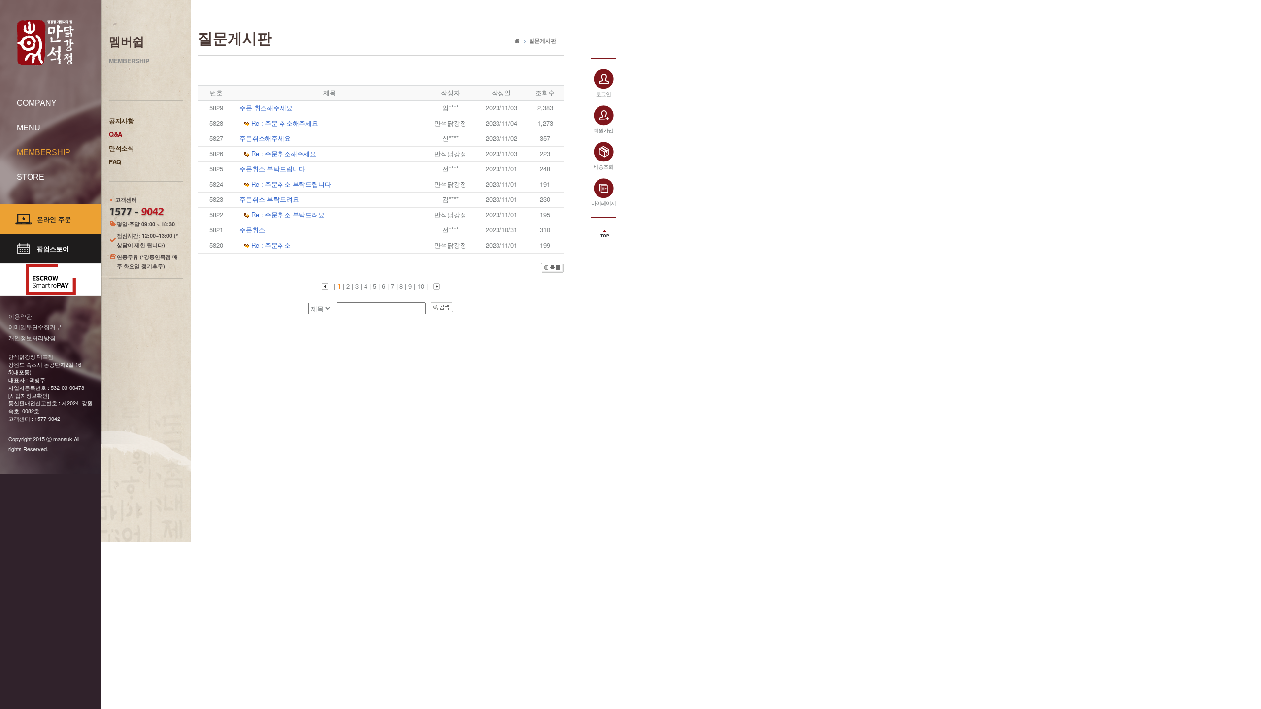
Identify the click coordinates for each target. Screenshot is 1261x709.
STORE (30, 177)
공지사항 (121, 120)
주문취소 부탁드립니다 (272, 168)
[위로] (603, 230)
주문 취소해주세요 (266, 107)
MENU (28, 128)
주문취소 (252, 229)
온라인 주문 (54, 219)
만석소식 (121, 148)
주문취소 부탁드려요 (269, 199)
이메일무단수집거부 (35, 326)
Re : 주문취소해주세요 (283, 153)
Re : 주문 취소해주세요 (284, 123)
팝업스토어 (53, 248)
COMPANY (37, 103)
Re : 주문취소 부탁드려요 (288, 214)
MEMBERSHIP (43, 152)
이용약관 (20, 316)
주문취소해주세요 (265, 138)
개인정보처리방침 (32, 337)
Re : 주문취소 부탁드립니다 (291, 184)
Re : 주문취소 (271, 245)
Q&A (115, 134)
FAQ (115, 161)
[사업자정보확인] (28, 395)
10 (420, 285)
